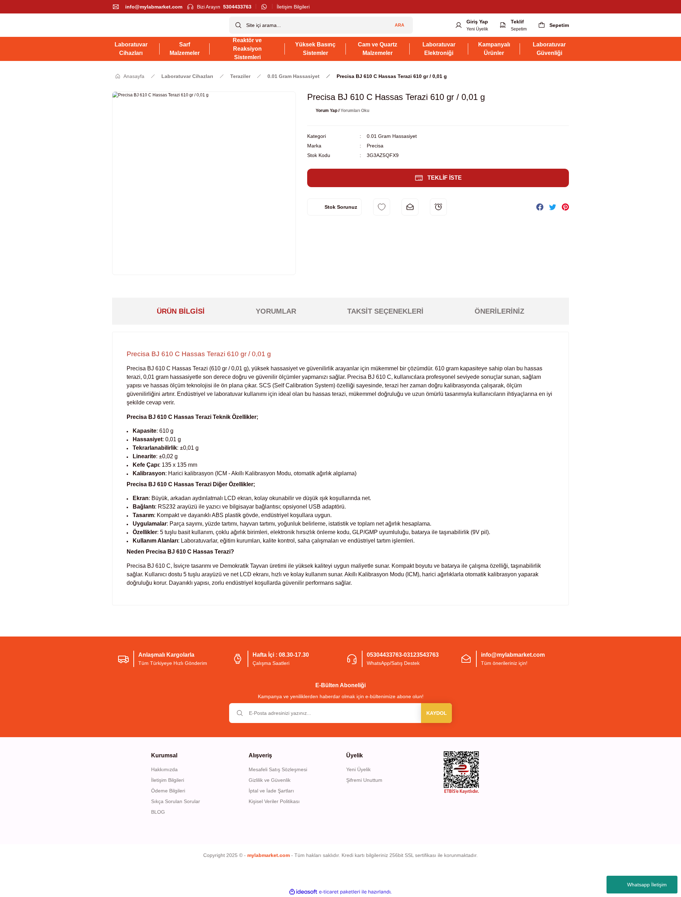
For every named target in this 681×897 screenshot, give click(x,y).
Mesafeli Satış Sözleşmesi (278, 769)
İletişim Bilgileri (167, 780)
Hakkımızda (164, 769)
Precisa (375, 145)
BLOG (158, 812)
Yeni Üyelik (358, 769)
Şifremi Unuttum (364, 780)
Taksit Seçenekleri (385, 311)
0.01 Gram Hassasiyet (392, 136)
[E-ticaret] (339, 891)
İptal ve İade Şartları (271, 791)
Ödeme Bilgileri (168, 791)
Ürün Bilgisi (181, 311)
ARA (399, 25)
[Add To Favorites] (381, 206)
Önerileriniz (499, 311)
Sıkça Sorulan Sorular (175, 801)
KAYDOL (436, 713)
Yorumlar (276, 311)
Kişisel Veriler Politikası (274, 801)
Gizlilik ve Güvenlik (269, 780)
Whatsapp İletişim (647, 884)
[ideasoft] (303, 891)
